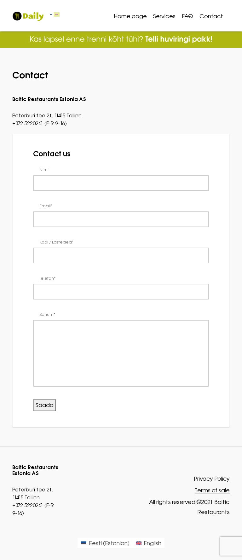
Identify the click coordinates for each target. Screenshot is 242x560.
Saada (45, 405)
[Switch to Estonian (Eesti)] (51, 14)
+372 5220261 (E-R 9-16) (39, 123)
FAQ (187, 16)
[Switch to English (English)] (56, 14)
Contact (211, 16)
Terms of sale (212, 490)
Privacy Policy (212, 479)
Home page (130, 16)
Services (164, 16)
